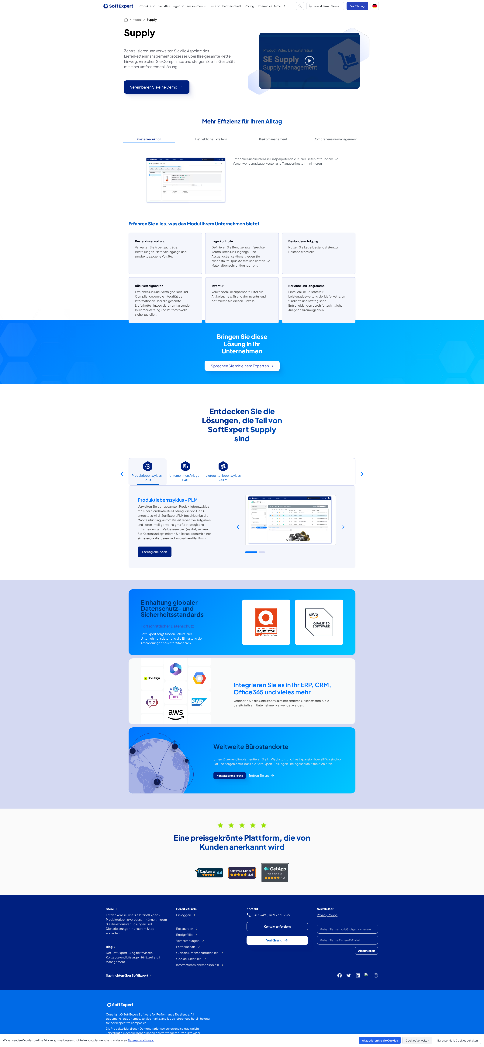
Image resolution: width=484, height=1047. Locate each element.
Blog (109, 947)
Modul (137, 20)
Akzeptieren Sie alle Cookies (380, 1040)
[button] (375, 6)
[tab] (149, 139)
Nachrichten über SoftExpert (127, 975)
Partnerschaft (231, 6)
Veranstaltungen (187, 941)
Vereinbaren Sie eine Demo (153, 87)
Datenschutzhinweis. (141, 1040)
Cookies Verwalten (417, 1040)
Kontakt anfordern (277, 926)
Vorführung (357, 6)
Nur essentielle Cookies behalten (457, 1040)
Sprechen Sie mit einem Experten (240, 365)
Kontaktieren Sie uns (326, 6)
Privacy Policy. (327, 915)
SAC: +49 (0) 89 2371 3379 (271, 915)
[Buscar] (300, 6)
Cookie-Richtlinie (189, 959)
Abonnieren (366, 951)
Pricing (249, 6)
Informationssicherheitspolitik (197, 965)
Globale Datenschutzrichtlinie (197, 953)
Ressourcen (184, 929)
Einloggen (183, 915)
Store (110, 909)
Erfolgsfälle (184, 935)
